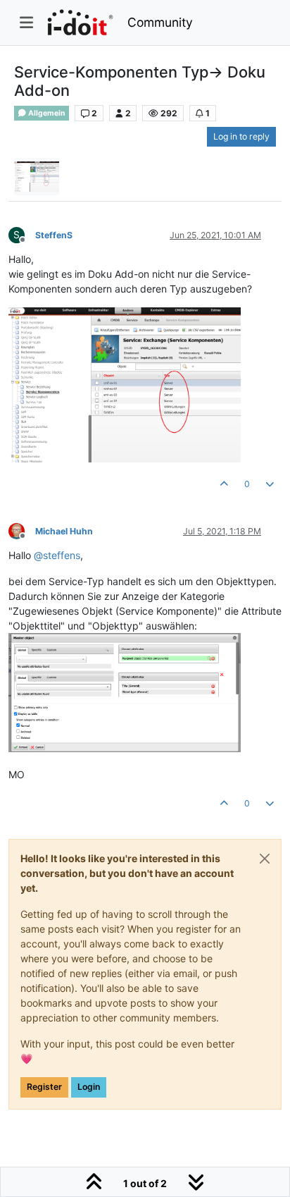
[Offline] (21, 530)
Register (44, 1086)
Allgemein (46, 113)
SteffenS (53, 235)
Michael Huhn (64, 531)
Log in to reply (241, 136)
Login (88, 1086)
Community (160, 22)
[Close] (264, 859)
